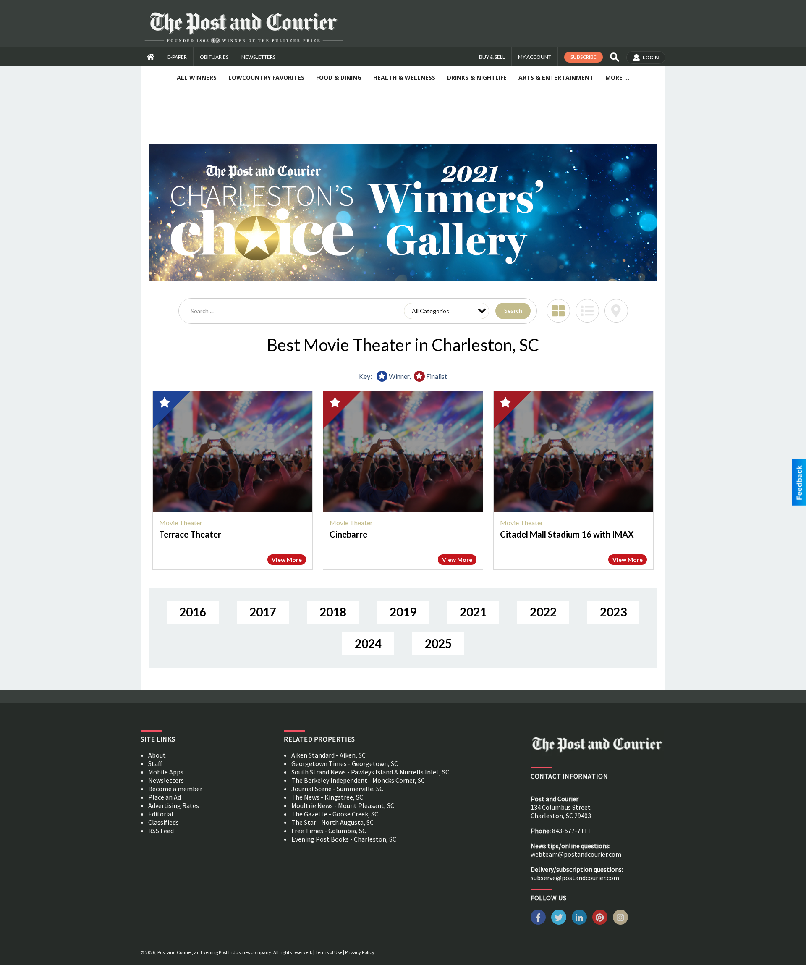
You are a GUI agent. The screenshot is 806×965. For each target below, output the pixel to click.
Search (513, 310)
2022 (543, 612)
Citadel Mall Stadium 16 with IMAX (567, 534)
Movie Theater (180, 523)
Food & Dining (338, 77)
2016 (192, 612)
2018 (332, 612)
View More (287, 559)
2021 (473, 612)
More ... (617, 77)
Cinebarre (348, 534)
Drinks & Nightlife (477, 77)
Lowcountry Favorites (266, 77)
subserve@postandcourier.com (575, 877)
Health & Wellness (404, 77)
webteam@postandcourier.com (576, 854)
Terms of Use (328, 952)
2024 (368, 643)
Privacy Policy (359, 952)
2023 (613, 612)
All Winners (197, 77)
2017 (262, 612)
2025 (438, 643)
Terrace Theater (190, 534)
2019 (403, 612)
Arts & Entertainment (556, 77)
